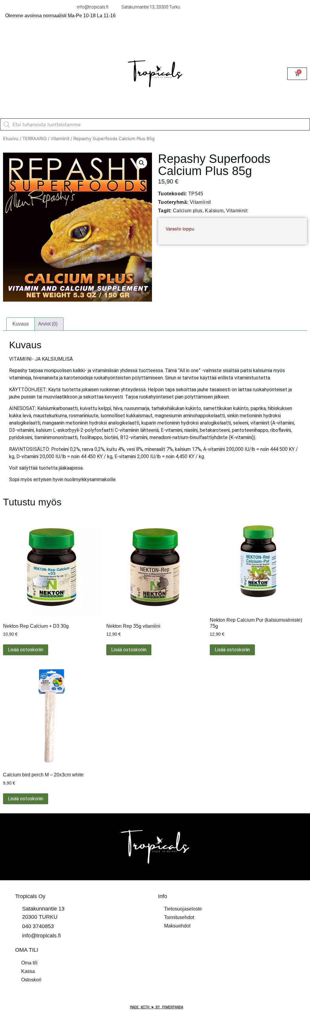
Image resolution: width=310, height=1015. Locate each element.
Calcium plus (188, 210)
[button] (141, 162)
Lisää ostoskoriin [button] (25, 650)
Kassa (28, 971)
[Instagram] (234, 953)
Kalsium (214, 210)
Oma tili (29, 962)
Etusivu (10, 138)
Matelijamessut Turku (32, 94)
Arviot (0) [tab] (48, 323)
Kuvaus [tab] (20, 323)
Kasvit (47, 66)
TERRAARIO (23, 52)
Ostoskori (31, 979)
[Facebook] (218, 953)
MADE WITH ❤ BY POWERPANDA (156, 1007)
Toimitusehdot (179, 917)
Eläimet (17, 66)
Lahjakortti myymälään (33, 80)
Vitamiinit (60, 138)
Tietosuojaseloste (183, 908)
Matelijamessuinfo (28, 108)
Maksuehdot (177, 925)
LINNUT (18, 38)
